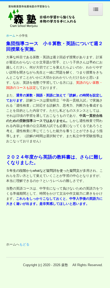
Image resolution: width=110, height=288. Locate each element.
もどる (24, 244)
